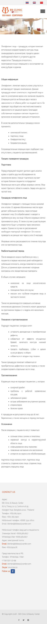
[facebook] (19, 619)
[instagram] (28, 619)
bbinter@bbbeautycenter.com (19, 524)
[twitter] (23, 619)
